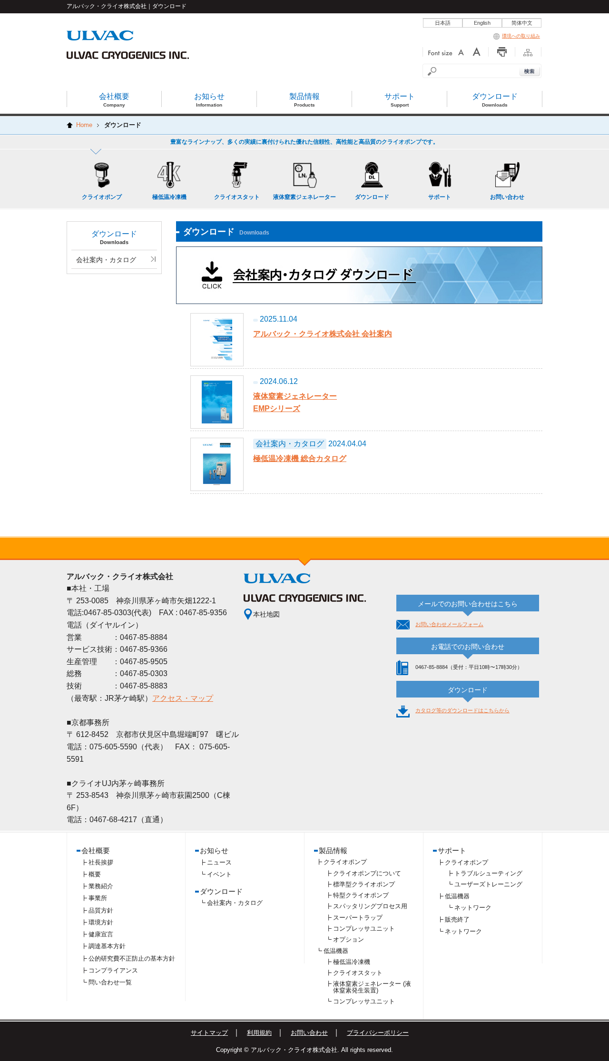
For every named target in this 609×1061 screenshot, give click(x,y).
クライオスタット (358, 973)
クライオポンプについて (367, 873)
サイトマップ (209, 1032)
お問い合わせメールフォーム (449, 624)
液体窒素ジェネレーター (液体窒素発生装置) (372, 987)
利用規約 (259, 1032)
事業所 (97, 898)
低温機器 (336, 951)
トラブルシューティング (488, 873)
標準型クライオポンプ (364, 884)
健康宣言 (100, 934)
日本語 (443, 23)
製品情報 (333, 850)
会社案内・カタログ (106, 260)
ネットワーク (472, 907)
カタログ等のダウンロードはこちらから (462, 710)
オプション (348, 939)
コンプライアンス (113, 970)
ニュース (219, 862)
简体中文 (521, 23)
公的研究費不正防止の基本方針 (131, 958)
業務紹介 (100, 886)
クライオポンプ (345, 862)
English (482, 23)
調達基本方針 (107, 946)
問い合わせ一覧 (110, 982)
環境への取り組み (521, 36)
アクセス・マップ (182, 698)
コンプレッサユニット (364, 928)
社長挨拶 (100, 862)
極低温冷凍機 (351, 962)
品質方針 (100, 910)
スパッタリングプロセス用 (370, 906)
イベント (219, 874)
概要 (94, 874)
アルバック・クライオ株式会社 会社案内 (322, 334)
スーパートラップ (358, 917)
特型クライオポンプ (361, 895)
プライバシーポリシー (378, 1032)
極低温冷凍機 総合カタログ (299, 458)
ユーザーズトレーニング (488, 884)
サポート (452, 850)
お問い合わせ (309, 1032)
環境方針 (100, 922)
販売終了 (457, 919)
